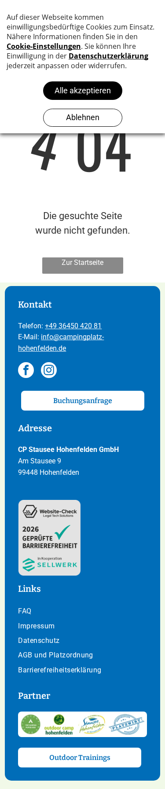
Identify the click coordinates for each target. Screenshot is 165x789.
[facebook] (26, 371)
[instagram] (49, 371)
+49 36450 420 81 (73, 326)
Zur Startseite (82, 262)
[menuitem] (82, 612)
